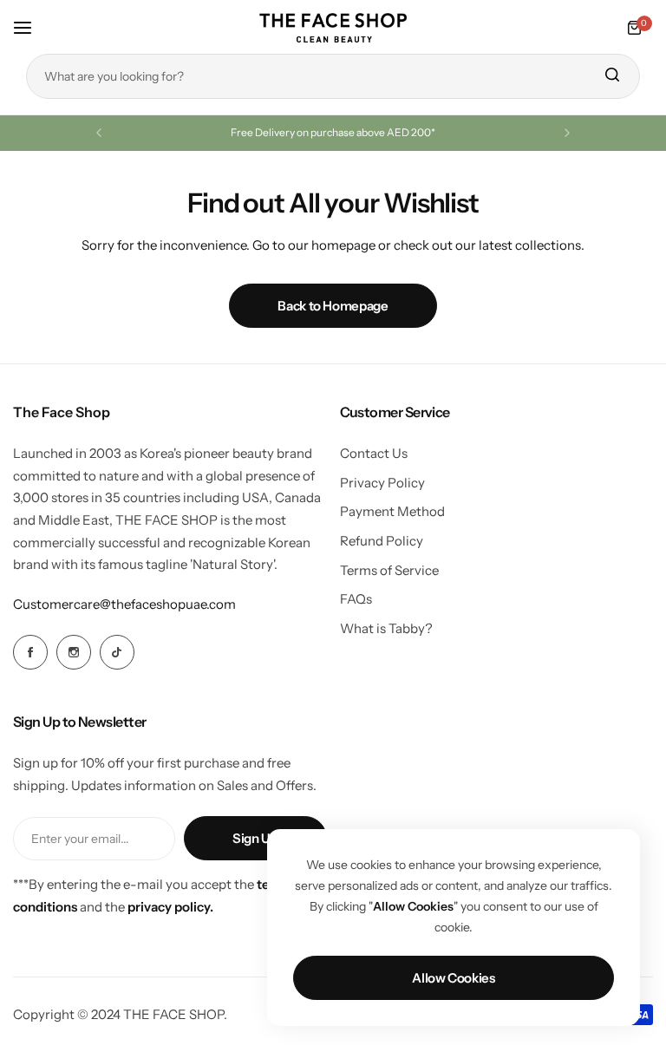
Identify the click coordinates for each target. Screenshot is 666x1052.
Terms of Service (389, 570)
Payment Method (392, 511)
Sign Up (255, 838)
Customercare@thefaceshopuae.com (124, 604)
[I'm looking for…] (611, 76)
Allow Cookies (453, 978)
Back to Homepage (333, 305)
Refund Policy (381, 541)
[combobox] (333, 76)
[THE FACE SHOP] (333, 27)
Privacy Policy (382, 482)
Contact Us (374, 453)
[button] (99, 133)
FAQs (356, 599)
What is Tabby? (386, 628)
